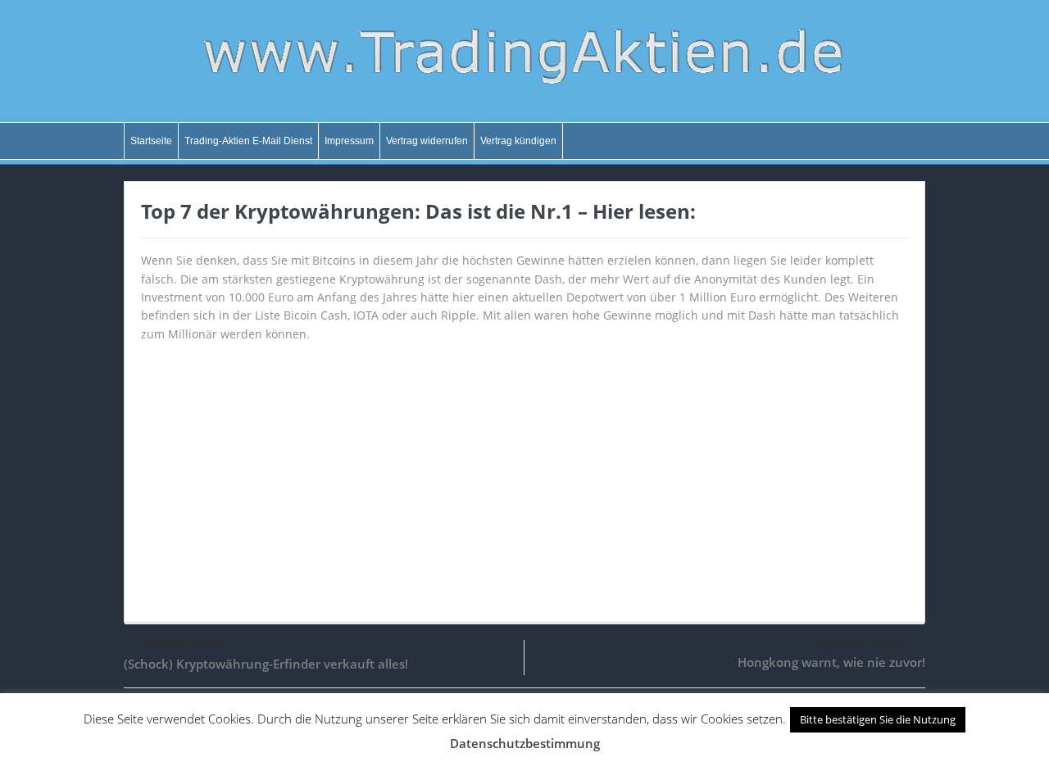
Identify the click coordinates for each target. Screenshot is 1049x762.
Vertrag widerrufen (427, 141)
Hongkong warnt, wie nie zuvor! (831, 662)
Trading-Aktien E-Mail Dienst (248, 141)
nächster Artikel (860, 644)
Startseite (151, 141)
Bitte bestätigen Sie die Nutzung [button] (878, 719)
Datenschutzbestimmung (525, 743)
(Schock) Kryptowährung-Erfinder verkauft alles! (266, 663)
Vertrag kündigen (518, 141)
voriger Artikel (184, 644)
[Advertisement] (524, 474)
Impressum (349, 141)
